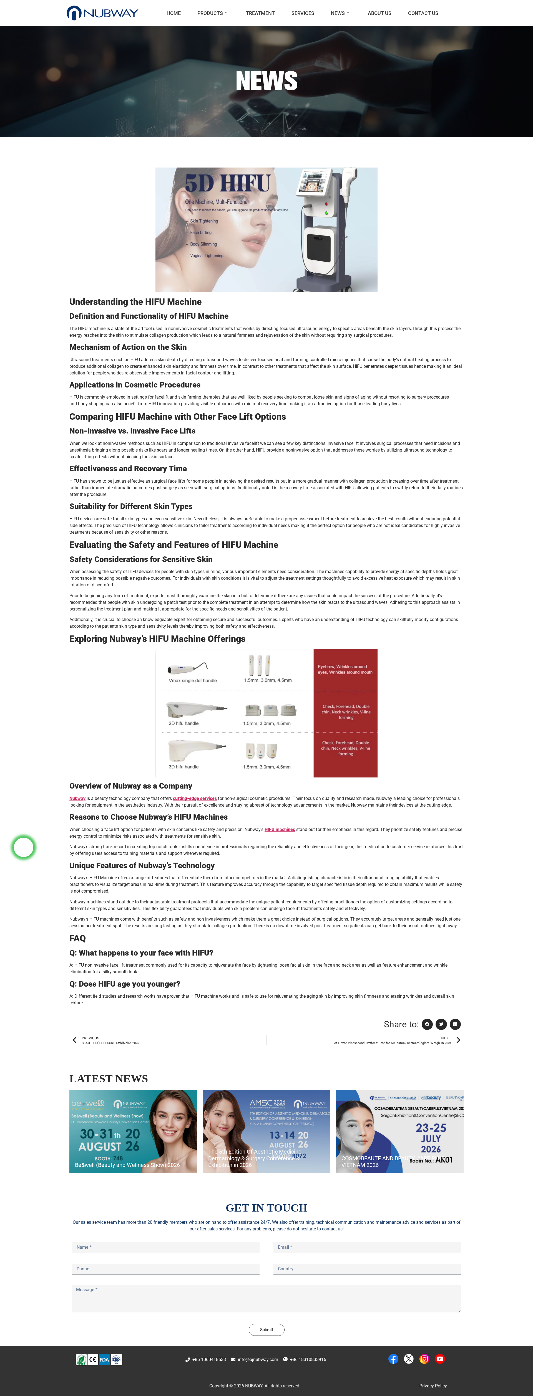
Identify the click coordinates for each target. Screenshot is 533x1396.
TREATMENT (260, 13)
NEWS (338, 13)
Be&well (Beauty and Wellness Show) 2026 (127, 1165)
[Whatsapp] (23, 847)
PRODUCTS (210, 13)
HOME (174, 13)
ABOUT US (379, 13)
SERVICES (302, 13)
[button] (427, 1024)
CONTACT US (423, 13)
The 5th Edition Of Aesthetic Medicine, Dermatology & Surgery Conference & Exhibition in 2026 (255, 1158)
